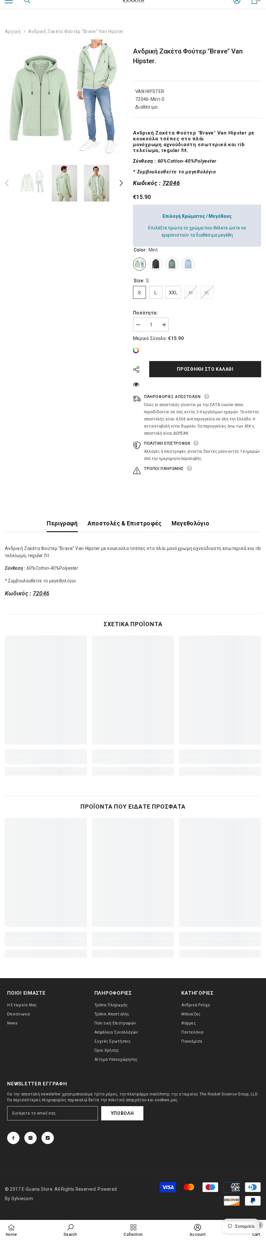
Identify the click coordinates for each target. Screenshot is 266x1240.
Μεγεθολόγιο (191, 523)
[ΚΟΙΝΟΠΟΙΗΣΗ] (138, 369)
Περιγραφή (62, 523)
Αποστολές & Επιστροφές (125, 523)
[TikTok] (48, 1138)
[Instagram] (30, 1138)
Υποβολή (122, 1113)
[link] (137, 350)
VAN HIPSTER (149, 91)
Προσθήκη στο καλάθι (205, 369)
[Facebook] (13, 1138)
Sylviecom (22, 1198)
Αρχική (13, 31)
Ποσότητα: (145, 312)
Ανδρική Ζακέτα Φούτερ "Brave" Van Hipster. (188, 56)
